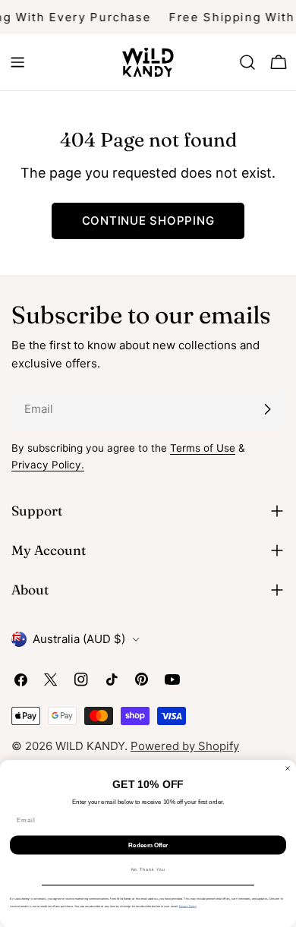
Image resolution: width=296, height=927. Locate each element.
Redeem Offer (148, 845)
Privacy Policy (188, 906)
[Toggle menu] (17, 62)
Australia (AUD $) (79, 639)
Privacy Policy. (47, 465)
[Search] (247, 62)
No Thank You (148, 870)
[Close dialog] (287, 768)
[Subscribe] (267, 409)
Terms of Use (202, 448)
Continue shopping (148, 220)
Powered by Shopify (185, 746)
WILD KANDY (89, 746)
